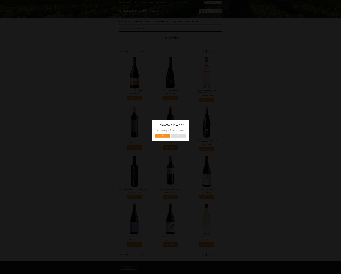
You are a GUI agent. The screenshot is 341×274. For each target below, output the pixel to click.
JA (163, 136)
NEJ (178, 136)
